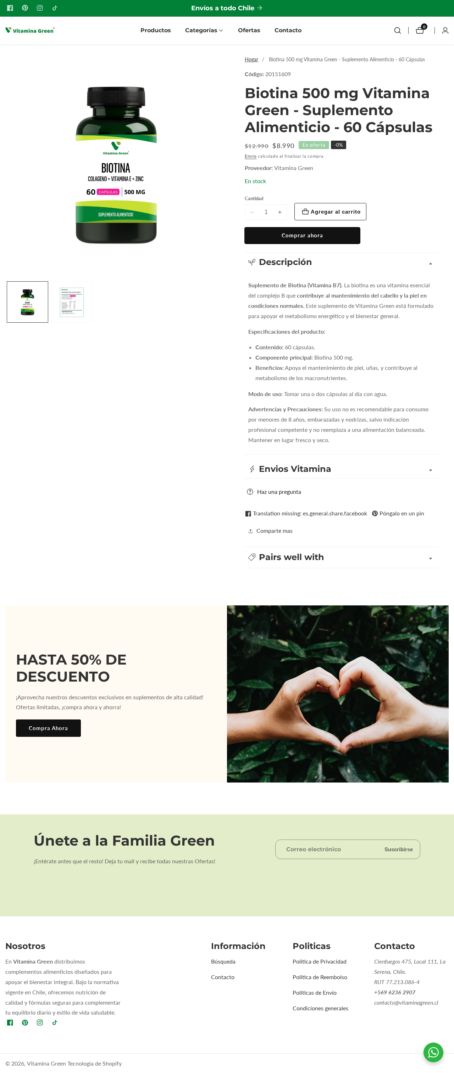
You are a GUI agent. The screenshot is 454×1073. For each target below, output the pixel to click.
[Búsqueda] (397, 30)
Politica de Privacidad (320, 961)
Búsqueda (223, 961)
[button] (201, 30)
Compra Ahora (48, 728)
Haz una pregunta (279, 491)
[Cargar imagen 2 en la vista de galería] (71, 302)
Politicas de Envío (315, 992)
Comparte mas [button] (274, 530)
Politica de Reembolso (320, 976)
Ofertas (249, 30)
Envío (251, 156)
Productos (155, 30)
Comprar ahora (302, 235)
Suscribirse (398, 849)
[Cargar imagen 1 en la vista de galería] (27, 302)
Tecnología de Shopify (94, 1063)
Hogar (251, 59)
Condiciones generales (320, 1008)
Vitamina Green (293, 168)
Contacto (288, 30)
